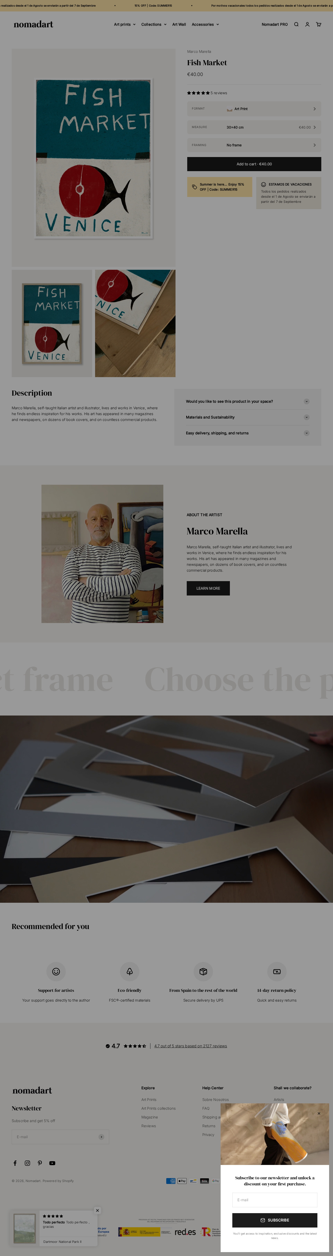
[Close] (319, 1113)
